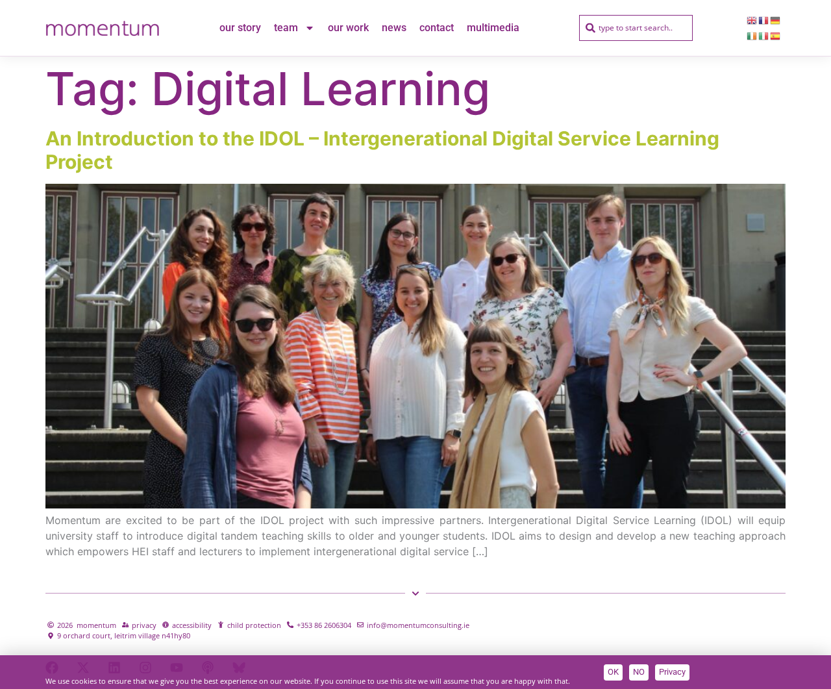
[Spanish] (776, 35)
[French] (764, 20)
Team (286, 27)
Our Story (240, 27)
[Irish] (752, 35)
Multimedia (493, 27)
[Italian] (764, 35)
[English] (752, 20)
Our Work (348, 27)
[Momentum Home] (102, 27)
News (394, 27)
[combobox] (636, 28)
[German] (776, 20)
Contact (436, 27)
